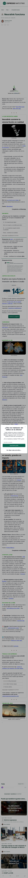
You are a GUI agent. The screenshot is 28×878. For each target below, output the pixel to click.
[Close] (25, 426)
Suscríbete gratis (14, 445)
